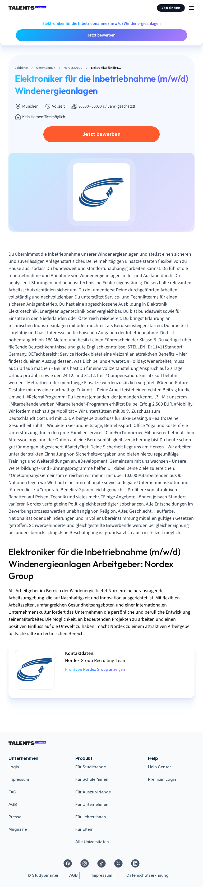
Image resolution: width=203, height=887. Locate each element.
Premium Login (162, 779)
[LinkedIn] (135, 863)
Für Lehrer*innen (90, 817)
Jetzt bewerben (101, 35)
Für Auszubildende (93, 792)
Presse (14, 817)
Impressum (18, 779)
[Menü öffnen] (191, 8)
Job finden (171, 8)
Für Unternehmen (91, 804)
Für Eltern (84, 829)
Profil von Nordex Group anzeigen (95, 669)
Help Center (159, 767)
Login (13, 767)
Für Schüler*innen (91, 779)
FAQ (12, 792)
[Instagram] (84, 863)
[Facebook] (67, 863)
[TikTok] (101, 863)
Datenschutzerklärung (147, 875)
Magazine (17, 829)
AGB (12, 804)
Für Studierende (90, 767)
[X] (118, 863)
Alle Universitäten (92, 841)
